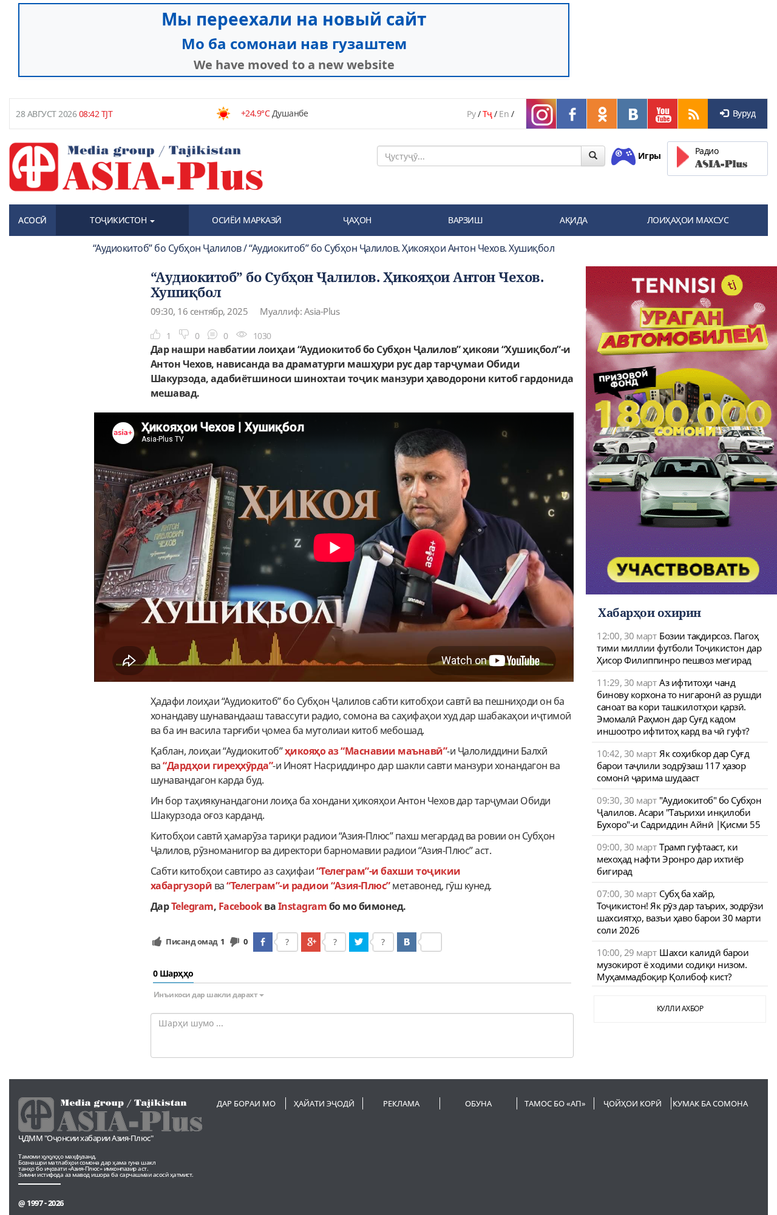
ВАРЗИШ (465, 220)
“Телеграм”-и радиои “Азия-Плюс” (308, 885)
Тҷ (487, 113)
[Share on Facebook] (263, 942)
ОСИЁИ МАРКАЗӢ (247, 220)
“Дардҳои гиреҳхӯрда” (218, 765)
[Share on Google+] (311, 942)
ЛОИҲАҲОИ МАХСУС (688, 220)
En (504, 113)
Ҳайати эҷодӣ (324, 1103)
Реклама (401, 1103)
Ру (471, 113)
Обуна (478, 1103)
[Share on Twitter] (358, 942)
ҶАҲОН (357, 220)
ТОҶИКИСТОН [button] (119, 220)
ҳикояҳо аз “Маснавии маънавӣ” (366, 751)
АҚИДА (574, 220)
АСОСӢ (32, 220)
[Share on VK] (406, 942)
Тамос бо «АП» (555, 1103)
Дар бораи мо (246, 1103)
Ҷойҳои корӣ (632, 1103)
